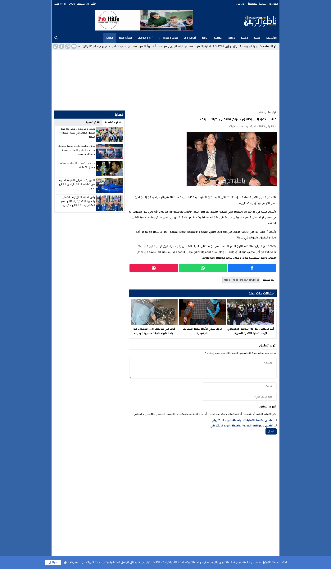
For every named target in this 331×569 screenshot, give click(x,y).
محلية (257, 37)
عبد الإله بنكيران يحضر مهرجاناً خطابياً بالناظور (182, 46)
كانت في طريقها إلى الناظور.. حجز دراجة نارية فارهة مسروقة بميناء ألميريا (154, 333)
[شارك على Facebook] (252, 268)
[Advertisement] (165, 79)
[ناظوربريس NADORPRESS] (235, 20)
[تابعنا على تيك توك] (55, 46)
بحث (56, 38)
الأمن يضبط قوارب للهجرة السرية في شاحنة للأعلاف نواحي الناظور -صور (77, 184)
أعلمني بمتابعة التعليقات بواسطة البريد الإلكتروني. (242, 420)
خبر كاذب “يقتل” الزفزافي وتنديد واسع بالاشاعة (77, 165)
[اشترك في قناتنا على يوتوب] (73, 46)
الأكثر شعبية (93, 122)
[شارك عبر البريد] (153, 268)
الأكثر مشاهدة (113, 122)
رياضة (205, 37)
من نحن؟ (240, 3)
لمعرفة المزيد (70, 562)
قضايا (109, 37)
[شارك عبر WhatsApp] (203, 268)
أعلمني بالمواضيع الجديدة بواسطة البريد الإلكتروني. (241, 425)
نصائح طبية (125, 37)
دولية (231, 37)
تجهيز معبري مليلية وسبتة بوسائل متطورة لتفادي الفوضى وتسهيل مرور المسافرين (76, 149)
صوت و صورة (170, 37)
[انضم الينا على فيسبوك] (61, 46)
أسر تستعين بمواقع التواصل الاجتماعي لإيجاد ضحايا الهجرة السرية (250, 331)
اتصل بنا (273, 3)
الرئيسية (271, 37)
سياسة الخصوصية (256, 3)
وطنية (244, 37)
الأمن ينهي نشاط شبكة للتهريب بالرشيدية (202, 331)
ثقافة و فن (189, 37)
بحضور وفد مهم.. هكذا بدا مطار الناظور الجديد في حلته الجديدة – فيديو (77, 132)
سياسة (218, 37)
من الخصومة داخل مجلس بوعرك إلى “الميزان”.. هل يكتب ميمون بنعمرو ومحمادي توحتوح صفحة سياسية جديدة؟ (90, 46)
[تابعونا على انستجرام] (67, 46)
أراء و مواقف (145, 37)
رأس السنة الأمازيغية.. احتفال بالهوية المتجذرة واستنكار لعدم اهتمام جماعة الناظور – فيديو (78, 201)
